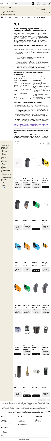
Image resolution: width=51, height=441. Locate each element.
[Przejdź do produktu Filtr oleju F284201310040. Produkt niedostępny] (46, 371)
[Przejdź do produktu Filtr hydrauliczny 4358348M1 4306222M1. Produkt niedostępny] (27, 329)
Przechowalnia (38, 421)
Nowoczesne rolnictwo (6, 177)
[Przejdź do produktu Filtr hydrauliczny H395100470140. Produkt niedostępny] (46, 329)
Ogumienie (3, 179)
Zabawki (3, 182)
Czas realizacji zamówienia (7, 419)
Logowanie (37, 419)
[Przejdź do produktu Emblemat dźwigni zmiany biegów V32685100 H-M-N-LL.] (36, 246)
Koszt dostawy (4, 421)
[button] (33, 3)
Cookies (20, 420)
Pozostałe (3, 180)
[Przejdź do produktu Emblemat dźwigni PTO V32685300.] (46, 163)
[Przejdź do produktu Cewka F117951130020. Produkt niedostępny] (18, 163)
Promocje (3, 187)
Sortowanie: (16, 141)
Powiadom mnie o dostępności (18, 186)
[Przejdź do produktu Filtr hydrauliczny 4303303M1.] (18, 329)
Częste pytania (21, 421)
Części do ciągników (5, 145)
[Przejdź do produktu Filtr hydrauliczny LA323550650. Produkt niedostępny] (18, 371)
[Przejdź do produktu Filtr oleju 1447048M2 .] (36, 371)
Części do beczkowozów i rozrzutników (4, 160)
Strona (41, 143)
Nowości (3, 185)
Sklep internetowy (24, 439)
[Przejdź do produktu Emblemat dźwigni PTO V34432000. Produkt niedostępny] (18, 204)
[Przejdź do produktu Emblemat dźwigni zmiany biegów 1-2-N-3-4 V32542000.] (36, 204)
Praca (2, 431)
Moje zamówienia (38, 420)
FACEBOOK (3, 432)
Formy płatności (4, 420)
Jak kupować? (21, 419)
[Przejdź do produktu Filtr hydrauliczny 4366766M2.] (36, 329)
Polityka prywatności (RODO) (24, 423)
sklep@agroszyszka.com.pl (9, 14)
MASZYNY (3, 183)
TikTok (2, 433)
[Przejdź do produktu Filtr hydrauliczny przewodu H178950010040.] (27, 371)
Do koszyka (45, 187)
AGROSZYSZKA (4, 21)
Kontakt (2, 435)
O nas (2, 429)
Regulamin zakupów (22, 424)
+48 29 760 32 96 (7, 10)
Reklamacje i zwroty (5, 423)
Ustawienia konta (38, 423)
